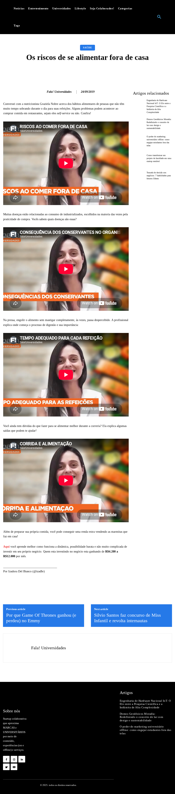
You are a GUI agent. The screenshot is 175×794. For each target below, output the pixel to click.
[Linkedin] (21, 759)
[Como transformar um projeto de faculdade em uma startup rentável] (139, 158)
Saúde (87, 47)
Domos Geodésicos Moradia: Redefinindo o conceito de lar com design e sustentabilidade (141, 717)
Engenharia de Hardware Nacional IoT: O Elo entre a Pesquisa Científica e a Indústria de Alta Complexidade (158, 106)
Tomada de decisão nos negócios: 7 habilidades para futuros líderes (159, 175)
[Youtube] (14, 767)
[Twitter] (6, 767)
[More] (152, 72)
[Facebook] (6, 759)
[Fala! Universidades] (41, 92)
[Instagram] (14, 759)
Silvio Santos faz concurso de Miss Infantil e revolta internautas (127, 617)
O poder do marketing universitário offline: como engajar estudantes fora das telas (145, 730)
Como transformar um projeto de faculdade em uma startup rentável (159, 158)
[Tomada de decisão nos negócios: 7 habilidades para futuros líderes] (139, 176)
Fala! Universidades (59, 91)
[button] (159, 17)
